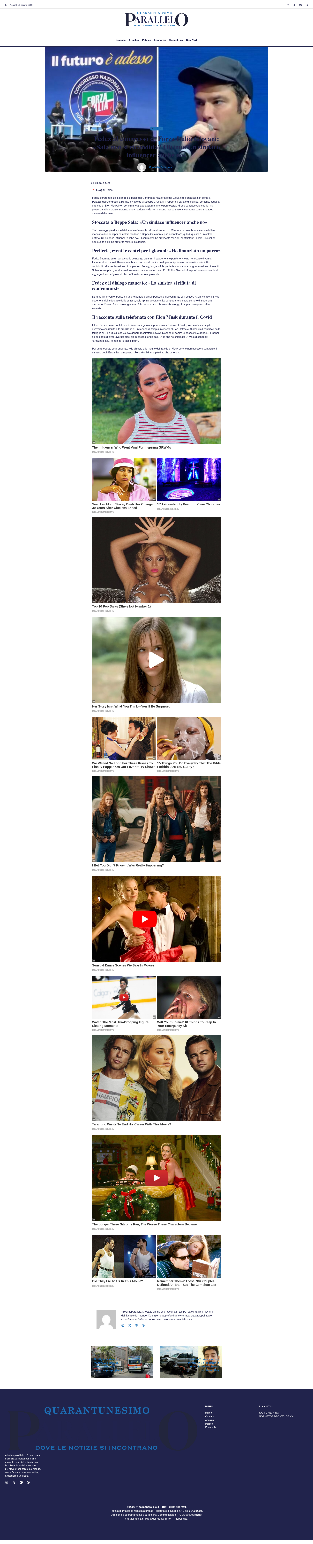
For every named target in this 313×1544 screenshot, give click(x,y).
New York (191, 40)
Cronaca (121, 40)
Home (208, 1412)
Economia (160, 40)
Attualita (134, 40)
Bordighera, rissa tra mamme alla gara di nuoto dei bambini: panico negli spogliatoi (108, 1364)
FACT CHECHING (269, 1412)
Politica (146, 40)
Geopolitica (176, 40)
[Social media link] (288, 5)
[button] (6, 5)
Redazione (166, 167)
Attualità (209, 1420)
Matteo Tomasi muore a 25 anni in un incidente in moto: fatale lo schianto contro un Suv (203, 1364)
